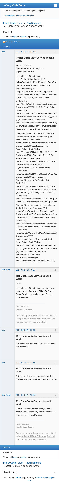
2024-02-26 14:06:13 (25, 330)
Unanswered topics (25, 15)
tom (3, 52)
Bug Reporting (33, 23)
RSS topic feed (13, 42)
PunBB (18, 477)
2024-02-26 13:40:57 (25, 270)
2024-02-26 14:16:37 (25, 395)
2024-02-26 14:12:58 (25, 362)
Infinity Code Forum (15, 5)
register (23, 36)
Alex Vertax (6, 270)
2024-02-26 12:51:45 (25, 52)
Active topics (9, 15)
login (14, 36)
